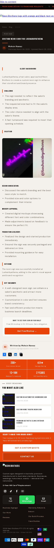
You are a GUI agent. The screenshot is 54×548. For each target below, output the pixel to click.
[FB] (16, 491)
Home (4, 27)
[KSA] (45, 529)
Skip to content (8, 1)
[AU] (39, 529)
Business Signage (10, 508)
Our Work (7, 513)
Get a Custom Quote (27, 448)
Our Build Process (36, 516)
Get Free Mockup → (27, 331)
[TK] (11, 491)
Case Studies (34, 521)
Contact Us (27, 456)
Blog (10, 27)
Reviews (6, 517)
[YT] (22, 491)
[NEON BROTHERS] (27, 467)
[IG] (5, 491)
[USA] (39, 534)
